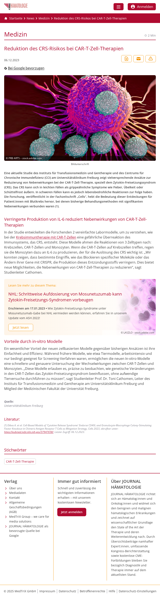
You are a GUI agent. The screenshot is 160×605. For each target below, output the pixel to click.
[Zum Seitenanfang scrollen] (153, 597)
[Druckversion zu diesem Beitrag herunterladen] (126, 58)
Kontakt (14, 498)
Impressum (47, 591)
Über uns (15, 488)
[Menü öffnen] (119, 6)
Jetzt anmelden (71, 512)
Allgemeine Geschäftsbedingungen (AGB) (25, 507)
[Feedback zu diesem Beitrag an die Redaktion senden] (150, 58)
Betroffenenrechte (92, 591)
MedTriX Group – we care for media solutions (29, 519)
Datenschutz (67, 591)
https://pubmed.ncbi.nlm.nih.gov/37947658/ (28, 432)
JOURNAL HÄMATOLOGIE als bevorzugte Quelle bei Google (28, 531)
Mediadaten (17, 493)
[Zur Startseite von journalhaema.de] (16, 7)
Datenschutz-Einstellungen (137, 591)
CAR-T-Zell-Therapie (20, 461)
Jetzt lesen (21, 327)
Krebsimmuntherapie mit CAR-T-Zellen (46, 237)
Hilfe (112, 591)
